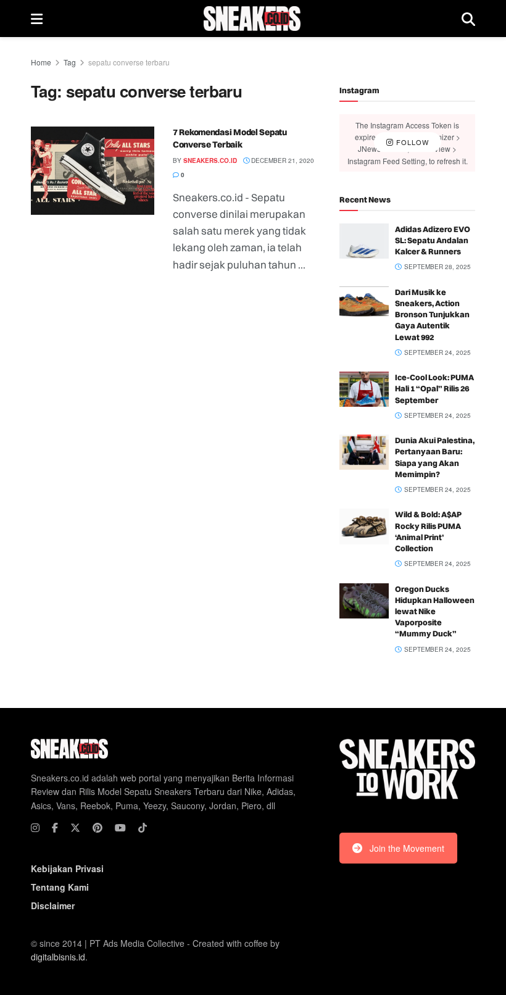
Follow (411, 143)
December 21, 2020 (281, 160)
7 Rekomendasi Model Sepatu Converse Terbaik (230, 138)
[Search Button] (468, 18)
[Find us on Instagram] (35, 828)
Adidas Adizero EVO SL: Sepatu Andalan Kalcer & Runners (432, 240)
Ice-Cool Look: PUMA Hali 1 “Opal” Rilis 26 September (434, 388)
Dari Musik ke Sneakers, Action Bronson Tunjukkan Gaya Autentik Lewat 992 (432, 314)
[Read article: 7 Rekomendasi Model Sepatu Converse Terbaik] (92, 171)
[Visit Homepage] (252, 18)
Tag (70, 62)
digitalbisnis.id (58, 957)
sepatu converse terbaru (129, 62)
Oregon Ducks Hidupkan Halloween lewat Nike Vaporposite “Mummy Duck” (435, 611)
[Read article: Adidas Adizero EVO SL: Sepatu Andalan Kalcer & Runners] (364, 241)
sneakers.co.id (210, 160)
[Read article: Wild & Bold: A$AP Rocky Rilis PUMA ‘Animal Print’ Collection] (364, 526)
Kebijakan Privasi (67, 868)
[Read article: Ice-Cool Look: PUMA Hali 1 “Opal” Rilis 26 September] (364, 389)
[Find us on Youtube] (120, 828)
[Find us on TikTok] (142, 828)
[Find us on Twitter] (75, 828)
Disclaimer (53, 905)
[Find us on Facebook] (55, 828)
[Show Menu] (37, 18)
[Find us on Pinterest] (97, 828)
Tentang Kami (60, 887)
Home (41, 62)
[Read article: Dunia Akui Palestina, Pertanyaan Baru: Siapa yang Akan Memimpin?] (364, 452)
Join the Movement (407, 848)
